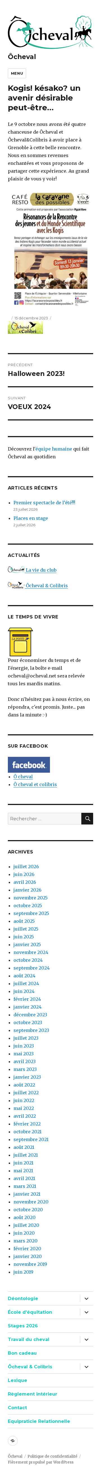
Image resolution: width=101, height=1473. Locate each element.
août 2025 (24, 921)
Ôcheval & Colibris (46, 585)
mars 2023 (25, 1069)
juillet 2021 (25, 1155)
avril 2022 (24, 1116)
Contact (17, 1407)
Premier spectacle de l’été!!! (44, 502)
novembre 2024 (30, 952)
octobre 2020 (28, 1209)
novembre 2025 (30, 898)
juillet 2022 (26, 1092)
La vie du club (40, 570)
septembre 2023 (31, 1030)
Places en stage (30, 518)
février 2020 (27, 1248)
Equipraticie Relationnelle (39, 1421)
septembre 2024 (31, 968)
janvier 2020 (27, 1256)
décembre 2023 (30, 1014)
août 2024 (24, 975)
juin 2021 (23, 1163)
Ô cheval (23, 776)
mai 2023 (23, 1053)
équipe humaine (53, 449)
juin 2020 (24, 1233)
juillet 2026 (26, 866)
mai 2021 (23, 1170)
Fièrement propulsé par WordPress (41, 1462)
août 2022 (24, 1085)
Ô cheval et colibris (35, 784)
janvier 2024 (27, 1007)
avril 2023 (24, 1061)
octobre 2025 (27, 905)
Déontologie (23, 1298)
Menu (17, 73)
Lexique (17, 1380)
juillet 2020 (26, 1225)
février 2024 (27, 999)
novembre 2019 (30, 1264)
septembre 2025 (31, 913)
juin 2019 (23, 1272)
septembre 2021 (31, 1139)
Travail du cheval (28, 1339)
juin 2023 (23, 1046)
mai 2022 (23, 1108)
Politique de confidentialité (52, 1456)
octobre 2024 (28, 960)
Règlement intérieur (32, 1394)
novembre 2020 (31, 1202)
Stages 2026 (23, 1325)
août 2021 (23, 1147)
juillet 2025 (25, 929)
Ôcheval (22, 57)
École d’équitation (30, 1312)
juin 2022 (23, 1100)
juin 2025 (23, 936)
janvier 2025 (27, 944)
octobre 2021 (27, 1131)
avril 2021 (24, 1178)
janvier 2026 (27, 890)
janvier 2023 (27, 1077)
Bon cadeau (22, 1353)
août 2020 (24, 1217)
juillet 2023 (25, 1038)
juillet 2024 (26, 983)
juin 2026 (24, 874)
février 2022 (27, 1124)
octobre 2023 (27, 1022)
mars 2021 (24, 1186)
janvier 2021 (26, 1194)
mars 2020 (25, 1241)
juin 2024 (24, 991)
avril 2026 (24, 882)
